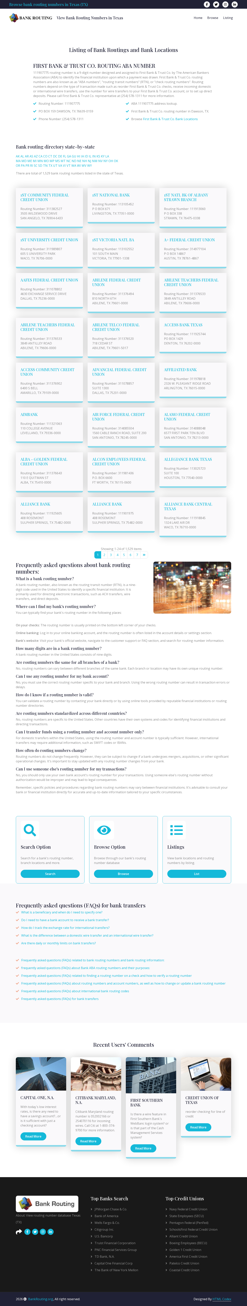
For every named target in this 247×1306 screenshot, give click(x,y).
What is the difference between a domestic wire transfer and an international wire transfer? (87, 935)
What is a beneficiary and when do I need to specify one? (61, 912)
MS (57, 161)
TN (45, 165)
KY (103, 156)
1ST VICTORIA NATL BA (113, 239)
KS (98, 156)
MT (63, 161)
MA (18, 161)
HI (78, 156)
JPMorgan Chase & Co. (110, 1209)
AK (18, 156)
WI (79, 165)
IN (94, 156)
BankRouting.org (40, 1299)
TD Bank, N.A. (104, 1256)
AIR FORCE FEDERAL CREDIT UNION (118, 417)
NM (94, 161)
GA (69, 156)
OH (110, 161)
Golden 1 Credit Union (185, 1250)
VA (60, 165)
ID (86, 156)
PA (23, 165)
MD (24, 161)
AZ (36, 156)
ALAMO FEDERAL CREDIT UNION (187, 417)
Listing (228, 18)
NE (79, 161)
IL (90, 156)
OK (116, 161)
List (197, 874)
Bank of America (106, 1216)
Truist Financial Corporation (114, 1243)
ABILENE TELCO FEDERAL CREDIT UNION (116, 327)
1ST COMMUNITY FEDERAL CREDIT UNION (44, 197)
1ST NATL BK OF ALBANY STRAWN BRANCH (186, 197)
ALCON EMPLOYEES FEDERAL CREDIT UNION (119, 461)
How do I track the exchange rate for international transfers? (65, 928)
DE (60, 156)
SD (40, 165)
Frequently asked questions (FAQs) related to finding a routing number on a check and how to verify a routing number (106, 976)
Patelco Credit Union (184, 1263)
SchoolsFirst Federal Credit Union (193, 1229)
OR (18, 165)
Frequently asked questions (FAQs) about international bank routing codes (75, 991)
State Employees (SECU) (186, 1216)
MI (35, 161)
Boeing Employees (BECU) (188, 1243)
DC (55, 156)
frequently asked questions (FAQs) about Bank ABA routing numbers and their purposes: (85, 968)
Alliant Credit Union (183, 1236)
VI (64, 165)
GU (74, 156)
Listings (175, 847)
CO (45, 156)
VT (69, 165)
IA (82, 156)
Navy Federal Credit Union (188, 1209)
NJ (89, 161)
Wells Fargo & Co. (107, 1223)
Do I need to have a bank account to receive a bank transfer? (65, 920)
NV (100, 161)
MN (40, 161)
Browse (212, 18)
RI (31, 165)
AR (27, 156)
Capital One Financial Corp (113, 1263)
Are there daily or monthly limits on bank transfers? (58, 943)
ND (74, 161)
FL (64, 156)
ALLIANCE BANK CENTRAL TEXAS (188, 506)
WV (84, 165)
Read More (33, 1136)
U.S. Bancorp (103, 1236)
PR (27, 165)
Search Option (36, 847)
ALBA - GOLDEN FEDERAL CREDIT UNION (43, 461)
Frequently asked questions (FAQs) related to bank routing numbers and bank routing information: (92, 960)
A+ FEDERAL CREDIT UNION (189, 239)
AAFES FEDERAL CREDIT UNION (49, 279)
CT (50, 156)
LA (107, 156)
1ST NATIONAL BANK (111, 194)
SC (35, 165)
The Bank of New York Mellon (116, 1270)
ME (29, 161)
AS (31, 156)
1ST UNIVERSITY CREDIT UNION (49, 239)
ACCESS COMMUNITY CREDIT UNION (47, 372)
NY (105, 161)
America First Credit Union (188, 1256)
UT (55, 165)
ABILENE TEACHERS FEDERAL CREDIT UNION (191, 282)
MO (46, 161)
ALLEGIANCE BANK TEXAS (188, 459)
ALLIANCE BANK (35, 504)
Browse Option (109, 847)
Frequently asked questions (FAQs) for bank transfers (60, 999)
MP (52, 161)
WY (89, 165)
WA (73, 165)
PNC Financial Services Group (115, 1250)
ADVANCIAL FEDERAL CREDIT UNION (119, 372)
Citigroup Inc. (104, 1229)
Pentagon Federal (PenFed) (188, 1223)
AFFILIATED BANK (180, 369)
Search (50, 874)
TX (50, 165)
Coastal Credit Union (184, 1270)
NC (68, 161)
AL (22, 156)
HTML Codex (221, 1299)
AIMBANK (29, 414)
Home (198, 18)
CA (40, 156)
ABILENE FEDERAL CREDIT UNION (116, 282)
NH (84, 161)
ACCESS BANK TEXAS (183, 324)
